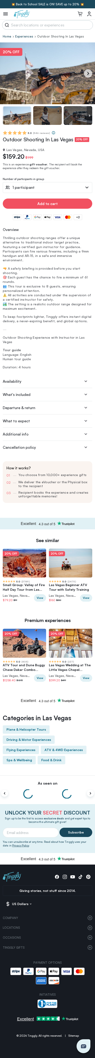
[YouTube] (73, 877)
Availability (12, 381)
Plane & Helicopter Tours (26, 729)
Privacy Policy (20, 845)
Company (10, 918)
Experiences (24, 36)
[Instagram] (65, 877)
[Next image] (89, 115)
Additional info (16, 434)
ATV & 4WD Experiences (64, 750)
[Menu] (5, 13)
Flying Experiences (20, 750)
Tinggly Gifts (14, 947)
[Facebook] (57, 877)
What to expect (16, 421)
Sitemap (73, 1035)
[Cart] (80, 14)
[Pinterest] (88, 877)
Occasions (12, 937)
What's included (16, 394)
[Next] (88, 73)
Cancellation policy (19, 447)
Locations (11, 927)
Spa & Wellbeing (19, 760)
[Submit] (6, 25)
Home (7, 36)
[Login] (89, 14)
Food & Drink (51, 760)
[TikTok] (80, 877)
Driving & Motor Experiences (28, 740)
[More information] (53, 132)
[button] (83, 1046)
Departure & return (19, 407)
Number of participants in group (23, 179)
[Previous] (4, 793)
